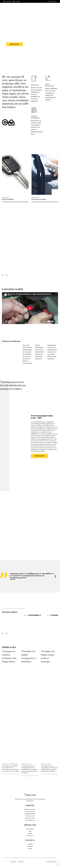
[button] (3, 275)
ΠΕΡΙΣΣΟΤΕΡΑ (39, 456)
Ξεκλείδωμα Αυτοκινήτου (39, 199)
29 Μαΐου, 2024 (44, 764)
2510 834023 (17, 1)
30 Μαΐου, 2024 (24, 764)
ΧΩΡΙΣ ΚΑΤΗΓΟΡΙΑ (14, 764)
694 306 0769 (8, 1)
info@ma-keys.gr (52, 1)
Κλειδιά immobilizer (8, 199)
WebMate (53, 861)
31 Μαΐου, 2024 (5, 764)
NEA (30, 764)
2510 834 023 (20, 861)
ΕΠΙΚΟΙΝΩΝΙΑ (14, 44)
